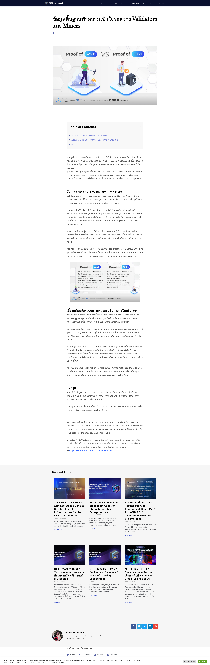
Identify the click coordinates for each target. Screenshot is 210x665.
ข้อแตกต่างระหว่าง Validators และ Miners (89, 136)
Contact (161, 3)
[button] (140, 127)
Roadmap (124, 3)
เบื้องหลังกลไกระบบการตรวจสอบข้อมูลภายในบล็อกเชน (94, 140)
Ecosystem (135, 3)
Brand (151, 3)
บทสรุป (74, 144)
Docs (115, 3)
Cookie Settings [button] (189, 661)
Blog (144, 3)
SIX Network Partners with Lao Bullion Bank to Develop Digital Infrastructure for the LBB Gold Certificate (69, 509)
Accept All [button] (202, 661)
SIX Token (105, 3)
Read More (58, 530)
